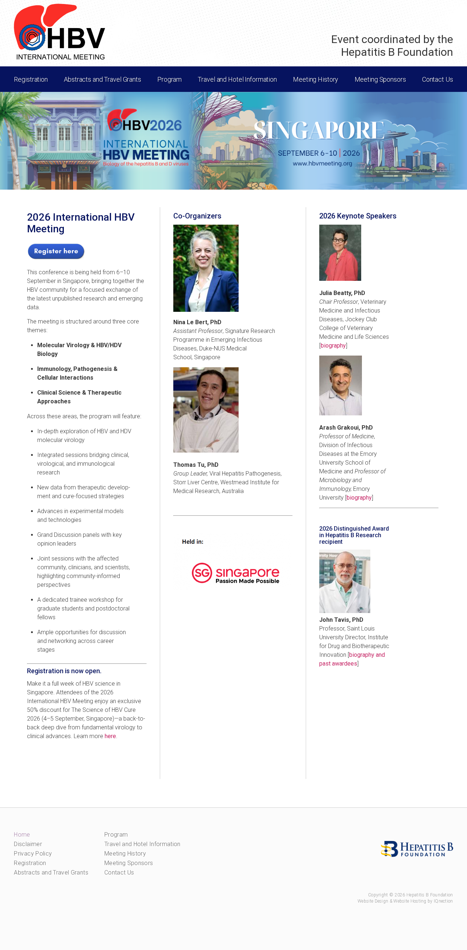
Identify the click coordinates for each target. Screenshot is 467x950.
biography (333, 345)
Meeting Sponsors (128, 863)
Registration (30, 863)
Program (116, 834)
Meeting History (125, 853)
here (110, 736)
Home (22, 834)
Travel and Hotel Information (142, 844)
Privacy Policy (33, 853)
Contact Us (119, 872)
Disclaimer (28, 844)
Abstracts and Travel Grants (51, 872)
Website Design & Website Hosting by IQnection (405, 901)
